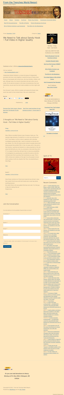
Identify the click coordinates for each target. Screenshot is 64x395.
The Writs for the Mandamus (35, 26)
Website (5, 235)
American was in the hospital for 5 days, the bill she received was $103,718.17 (51, 199)
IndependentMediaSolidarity (25, 66)
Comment (6, 213)
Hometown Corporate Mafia (48, 20)
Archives (23, 20)
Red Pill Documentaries (10, 23)
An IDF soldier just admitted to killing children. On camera (51, 353)
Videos (39, 33)
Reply (6, 165)
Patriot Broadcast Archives (38, 23)
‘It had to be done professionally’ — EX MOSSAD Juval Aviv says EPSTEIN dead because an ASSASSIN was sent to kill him (52, 305)
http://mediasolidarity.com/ (11, 72)
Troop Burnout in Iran (52, 251)
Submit (58, 177)
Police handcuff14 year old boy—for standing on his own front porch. (52, 225)
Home (5, 20)
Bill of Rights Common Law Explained (14, 26)
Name (4, 222)
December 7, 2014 (11, 33)
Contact (17, 20)
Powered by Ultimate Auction (58, 394)
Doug (6, 128)
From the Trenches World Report (20, 2)
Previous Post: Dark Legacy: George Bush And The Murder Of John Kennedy (12, 110)
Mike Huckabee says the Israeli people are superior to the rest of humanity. (52, 204)
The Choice (51, 301)
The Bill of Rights (24, 23)
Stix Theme (22, 389)
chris (26, 102)
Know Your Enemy (33, 20)
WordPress (12, 389)
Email (4, 228)
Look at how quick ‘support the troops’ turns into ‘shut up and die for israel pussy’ (52, 242)
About (11, 20)
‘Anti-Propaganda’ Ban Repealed (52, 82)
